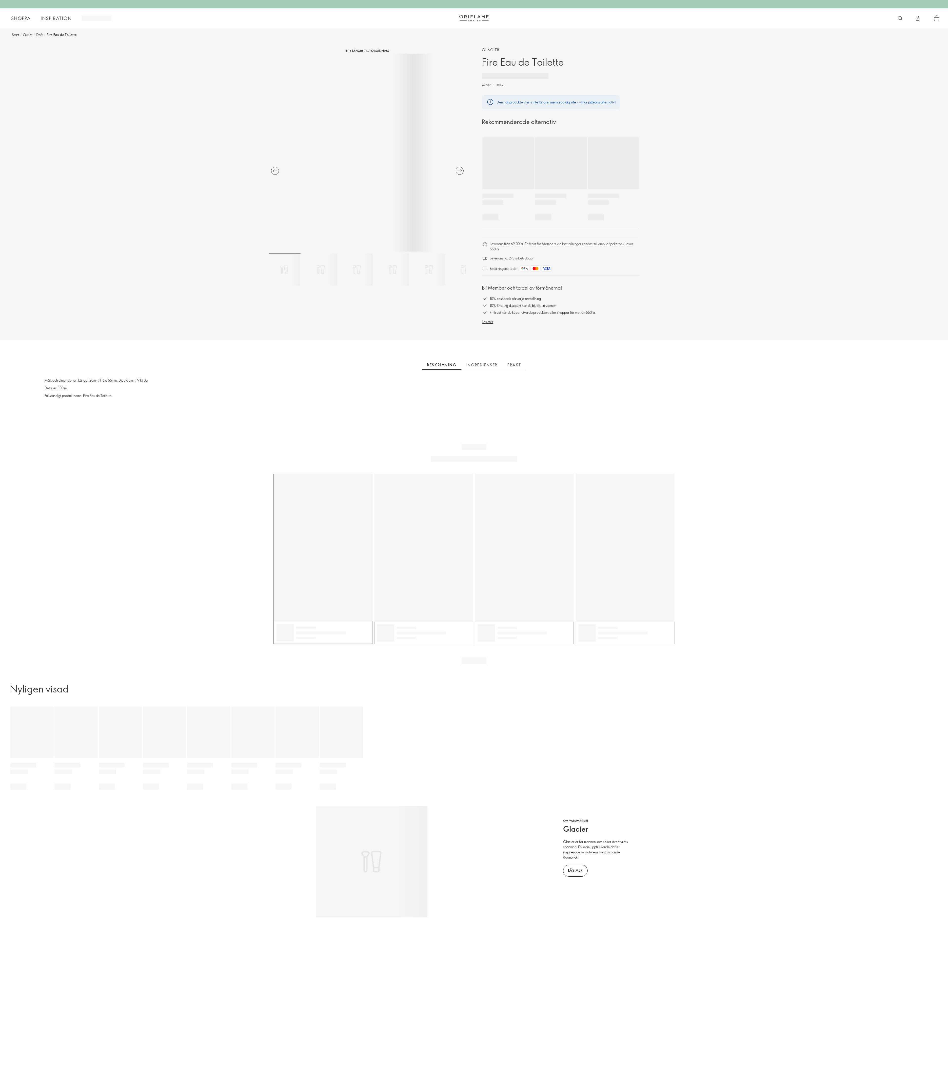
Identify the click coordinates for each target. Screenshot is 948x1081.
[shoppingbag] (936, 18)
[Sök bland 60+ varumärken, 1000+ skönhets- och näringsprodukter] (900, 18)
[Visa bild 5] (429, 270)
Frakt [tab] (514, 365)
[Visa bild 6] (465, 270)
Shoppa (21, 18)
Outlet (27, 34)
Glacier (491, 49)
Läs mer (487, 321)
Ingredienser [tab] (481, 365)
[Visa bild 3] (357, 270)
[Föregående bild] (275, 171)
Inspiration (56, 18)
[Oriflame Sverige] (474, 18)
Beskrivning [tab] (441, 365)
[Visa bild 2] (321, 270)
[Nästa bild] (460, 171)
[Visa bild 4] (393, 270)
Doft (39, 34)
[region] (367, 153)
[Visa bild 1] (285, 270)
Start (15, 34)
